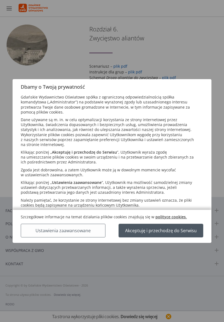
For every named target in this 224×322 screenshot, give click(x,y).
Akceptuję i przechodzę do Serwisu (161, 231)
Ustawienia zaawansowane (63, 231)
